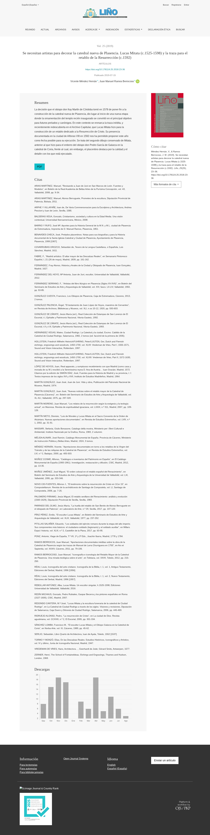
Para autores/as (28, 768)
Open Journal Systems (75, 758)
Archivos (60, 29)
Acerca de (91, 29)
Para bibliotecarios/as (31, 772)
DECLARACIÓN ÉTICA (159, 29)
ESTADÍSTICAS (133, 29)
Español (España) (31, 5)
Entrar (186, 5)
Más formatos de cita (165, 184)
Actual (45, 29)
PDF (39, 166)
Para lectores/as (28, 765)
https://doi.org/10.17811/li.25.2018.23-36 (105, 69)
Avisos (75, 29)
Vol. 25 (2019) (105, 46)
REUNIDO (30, 29)
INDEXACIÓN (112, 29)
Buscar (180, 29)
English (111, 765)
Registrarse (176, 5)
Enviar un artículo (165, 760)
